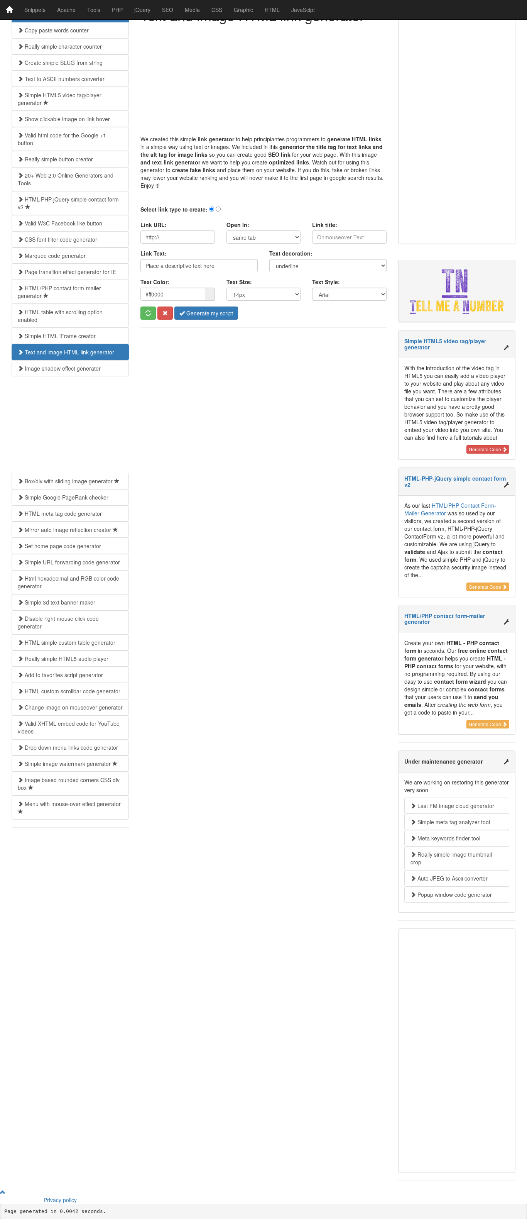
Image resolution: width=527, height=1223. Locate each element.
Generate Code (485, 449)
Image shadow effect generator (62, 368)
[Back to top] (2, 1192)
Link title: (324, 225)
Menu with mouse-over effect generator (72, 804)
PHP (117, 10)
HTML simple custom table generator (69, 642)
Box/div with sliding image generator (68, 481)
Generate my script (209, 313)
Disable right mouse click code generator (58, 622)
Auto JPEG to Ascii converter (452, 878)
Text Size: (239, 282)
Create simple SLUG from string (63, 62)
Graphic (243, 10)
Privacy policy (60, 1200)
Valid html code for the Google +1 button (62, 139)
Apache (66, 10)
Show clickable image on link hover (66, 119)
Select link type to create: (174, 209)
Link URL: (153, 225)
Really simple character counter (62, 46)
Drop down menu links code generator (70, 747)
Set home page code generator (62, 546)
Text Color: (154, 282)
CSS (216, 10)
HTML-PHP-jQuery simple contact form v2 (68, 203)
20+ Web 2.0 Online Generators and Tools (65, 179)
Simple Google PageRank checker (65, 497)
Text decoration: (290, 253)
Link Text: (153, 253)
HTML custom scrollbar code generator (71, 691)
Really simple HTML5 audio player (65, 658)
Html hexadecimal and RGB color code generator (68, 582)
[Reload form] (148, 313)
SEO (167, 10)
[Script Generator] (9, 9)
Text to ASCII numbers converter (64, 79)
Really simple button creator (58, 159)
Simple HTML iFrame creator (59, 336)
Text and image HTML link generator (68, 352)
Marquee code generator (54, 255)
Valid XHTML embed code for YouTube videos (69, 727)
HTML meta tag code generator (62, 513)
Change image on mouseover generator (73, 707)
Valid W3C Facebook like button (62, 223)
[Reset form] (165, 313)
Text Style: (326, 282)
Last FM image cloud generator (455, 806)
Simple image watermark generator (67, 763)
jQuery (142, 10)
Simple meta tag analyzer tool (453, 822)
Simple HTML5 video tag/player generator (59, 99)
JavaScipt (303, 10)
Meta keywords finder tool (448, 838)
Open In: (237, 225)
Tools (93, 10)
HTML (272, 10)
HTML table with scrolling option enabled (60, 316)
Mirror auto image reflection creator (68, 530)
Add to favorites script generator (63, 675)
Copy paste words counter (56, 30)
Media (192, 10)
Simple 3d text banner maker (59, 602)
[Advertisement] (263, 81)
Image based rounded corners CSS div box (69, 783)
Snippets (35, 10)
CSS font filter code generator (60, 239)
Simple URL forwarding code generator (71, 562)
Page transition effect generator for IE (69, 272)
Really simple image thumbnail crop (451, 858)
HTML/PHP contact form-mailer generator (59, 292)
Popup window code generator (454, 894)
